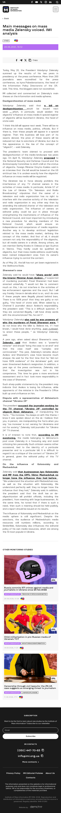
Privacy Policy (13, 773)
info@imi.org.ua (28, 756)
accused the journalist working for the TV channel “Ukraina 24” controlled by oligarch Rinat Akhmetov (30, 409)
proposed (49, 158)
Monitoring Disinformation (33, 643)
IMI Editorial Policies (33, 773)
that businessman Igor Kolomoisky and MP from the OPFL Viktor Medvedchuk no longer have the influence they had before (30, 475)
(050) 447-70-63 (28, 750)
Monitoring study (12, 594)
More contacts (29, 762)
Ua (4, 2)
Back (6, 19)
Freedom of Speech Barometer (34, 594)
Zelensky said (11, 343)
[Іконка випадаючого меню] (55, 9)
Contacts (30, 778)
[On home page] (9, 9)
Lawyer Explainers (29, 692)
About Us (50, 773)
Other (6, 41)
